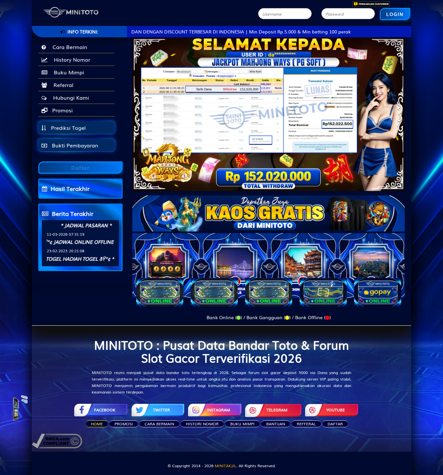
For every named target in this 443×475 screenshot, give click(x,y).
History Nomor (70, 59)
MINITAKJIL (225, 466)
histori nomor (202, 424)
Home (97, 424)
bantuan (275, 424)
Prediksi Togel (67, 127)
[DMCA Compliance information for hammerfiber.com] (57, 440)
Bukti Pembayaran (74, 145)
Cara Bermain (68, 47)
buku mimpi (242, 424)
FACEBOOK (104, 410)
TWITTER (161, 410)
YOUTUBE (335, 410)
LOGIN (395, 14)
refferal (306, 424)
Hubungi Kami (69, 97)
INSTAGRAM (218, 410)
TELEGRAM (277, 410)
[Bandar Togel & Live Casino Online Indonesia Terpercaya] (268, 209)
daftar (335, 424)
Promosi (62, 110)
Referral (61, 85)
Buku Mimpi (67, 72)
